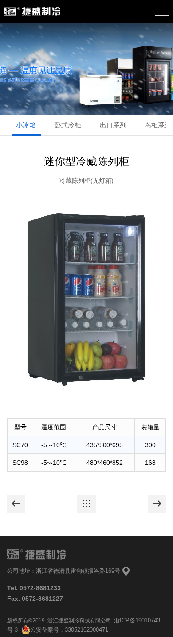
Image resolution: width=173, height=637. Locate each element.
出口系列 (113, 125)
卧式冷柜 (68, 125)
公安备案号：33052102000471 (69, 629)
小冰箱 (26, 125)
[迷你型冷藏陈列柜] (16, 504)
